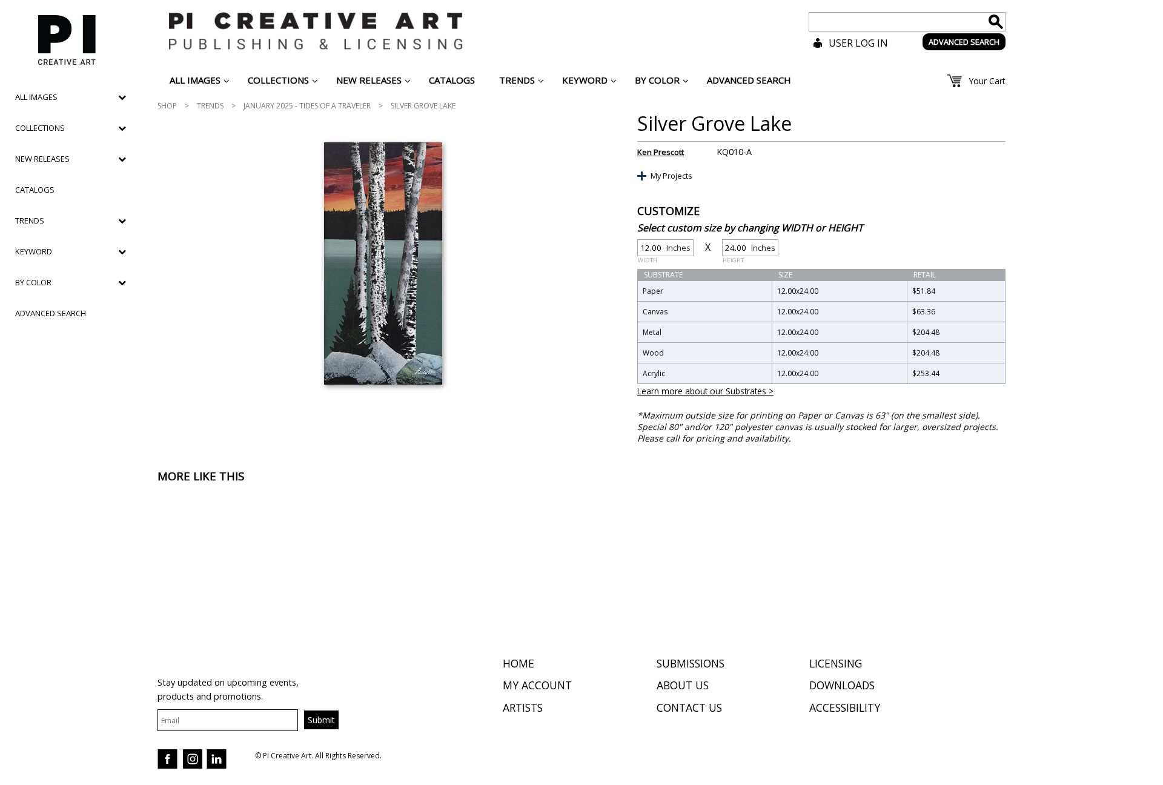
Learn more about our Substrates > (705, 391)
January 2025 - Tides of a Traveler (307, 106)
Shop (167, 106)
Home (518, 663)
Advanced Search (50, 313)
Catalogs (35, 189)
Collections (40, 127)
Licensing (835, 663)
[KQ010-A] (383, 263)
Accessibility (844, 707)
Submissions (690, 663)
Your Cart (987, 81)
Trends (210, 106)
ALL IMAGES (36, 96)
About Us (683, 685)
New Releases (42, 158)
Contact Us (689, 707)
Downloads (842, 685)
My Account (537, 685)
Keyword (33, 251)
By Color (33, 282)
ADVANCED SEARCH (964, 41)
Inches (664, 249)
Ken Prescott (660, 152)
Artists (523, 707)
